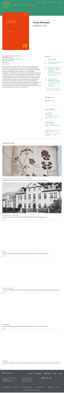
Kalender (50, 387)
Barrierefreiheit (27, 387)
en (59, 2)
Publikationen (5, 361)
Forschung (38, 373)
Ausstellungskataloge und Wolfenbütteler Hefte (44, 20)
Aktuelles (4, 251)
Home (38, 2)
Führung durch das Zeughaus (54, 62)
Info (60, 373)
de (61, 2)
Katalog (44, 2)
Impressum (6, 387)
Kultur (55, 373)
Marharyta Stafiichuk (49, 122)
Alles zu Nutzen (48, 113)
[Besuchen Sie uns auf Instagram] (53, 101)
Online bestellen (6, 63)
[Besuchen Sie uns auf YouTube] (45, 101)
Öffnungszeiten (52, 2)
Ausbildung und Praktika (7, 288)
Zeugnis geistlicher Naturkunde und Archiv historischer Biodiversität (17, 178)
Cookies (58, 387)
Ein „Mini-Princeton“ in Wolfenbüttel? (10, 215)
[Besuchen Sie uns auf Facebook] (50, 101)
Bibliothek (47, 373)
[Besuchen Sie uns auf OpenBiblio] (48, 101)
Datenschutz (16, 387)
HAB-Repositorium (6, 324)
